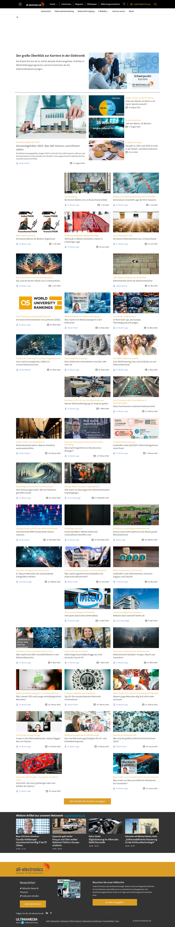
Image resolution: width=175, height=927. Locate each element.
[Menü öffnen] (20, 4)
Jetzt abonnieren (33, 903)
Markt (131, 11)
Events (52, 4)
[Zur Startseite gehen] (35, 4)
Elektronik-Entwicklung (64, 11)
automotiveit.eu (75, 815)
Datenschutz (55, 921)
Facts (117, 921)
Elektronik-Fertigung (86, 11)
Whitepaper (92, 4)
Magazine (79, 4)
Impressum (65, 921)
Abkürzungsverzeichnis (110, 4)
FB (51, 913)
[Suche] (124, 4)
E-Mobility (102, 11)
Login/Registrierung (142, 4)
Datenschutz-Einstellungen (92, 921)
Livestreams (66, 4)
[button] (20, 831)
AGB (47, 921)
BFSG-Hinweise (75, 921)
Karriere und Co (118, 11)
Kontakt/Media (108, 921)
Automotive (46, 11)
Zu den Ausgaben (115, 902)
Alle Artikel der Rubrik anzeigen (87, 801)
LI (47, 913)
